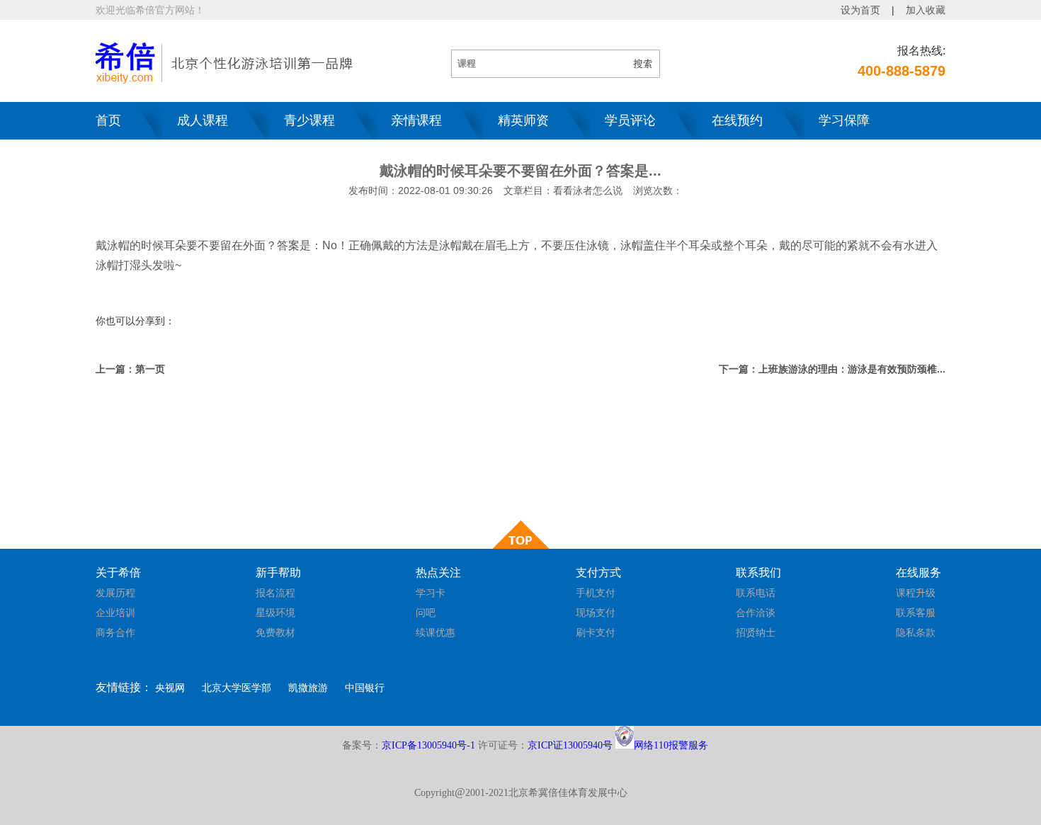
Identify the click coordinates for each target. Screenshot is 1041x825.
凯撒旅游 (308, 687)
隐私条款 (915, 632)
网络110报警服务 (671, 745)
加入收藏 (925, 10)
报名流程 (275, 592)
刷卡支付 (595, 632)
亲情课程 (416, 120)
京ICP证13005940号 (570, 745)
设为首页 (860, 10)
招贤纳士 (755, 632)
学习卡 (430, 592)
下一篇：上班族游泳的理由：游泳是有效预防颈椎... (832, 369)
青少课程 (309, 120)
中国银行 (365, 687)
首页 (108, 120)
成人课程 (202, 120)
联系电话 (755, 592)
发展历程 (115, 592)
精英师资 (523, 120)
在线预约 (737, 120)
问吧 (426, 612)
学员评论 (630, 120)
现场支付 (595, 612)
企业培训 (115, 612)
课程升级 (915, 592)
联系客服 (915, 612)
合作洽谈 (755, 612)
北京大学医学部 (236, 687)
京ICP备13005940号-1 (428, 745)
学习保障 (844, 120)
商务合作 (115, 632)
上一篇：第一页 (130, 369)
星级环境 (275, 612)
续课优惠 (435, 632)
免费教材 (275, 632)
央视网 (170, 687)
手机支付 (595, 592)
